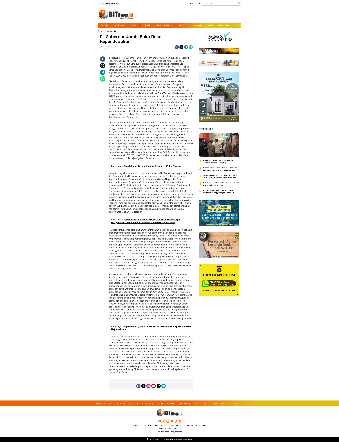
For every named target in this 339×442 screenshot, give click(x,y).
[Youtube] (153, 386)
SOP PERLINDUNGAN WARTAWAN (182, 403)
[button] (239, 3)
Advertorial (104, 48)
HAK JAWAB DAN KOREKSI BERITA (110, 403)
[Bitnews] (116, 14)
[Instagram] (148, 386)
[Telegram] (163, 386)
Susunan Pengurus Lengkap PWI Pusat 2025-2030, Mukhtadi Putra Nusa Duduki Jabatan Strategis (220, 176)
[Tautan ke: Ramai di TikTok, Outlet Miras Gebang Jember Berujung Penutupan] (219, 145)
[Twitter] (143, 386)
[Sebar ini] (177, 47)
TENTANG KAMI (218, 403)
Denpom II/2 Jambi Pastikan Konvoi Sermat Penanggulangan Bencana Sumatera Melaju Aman (218, 191)
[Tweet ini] (181, 47)
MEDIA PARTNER (236, 403)
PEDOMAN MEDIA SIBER (152, 403)
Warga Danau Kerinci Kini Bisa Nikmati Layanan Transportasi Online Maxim (220, 169)
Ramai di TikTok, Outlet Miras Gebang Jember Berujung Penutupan (219, 161)
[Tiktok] (159, 386)
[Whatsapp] (191, 47)
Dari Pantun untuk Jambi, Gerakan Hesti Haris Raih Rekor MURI (221, 184)
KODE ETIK (133, 403)
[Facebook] (138, 386)
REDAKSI (204, 403)
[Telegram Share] (186, 47)
